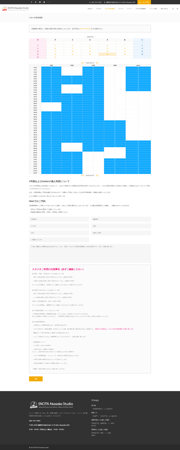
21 (125, 51)
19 (90, 51)
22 (142, 51)
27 (107, 54)
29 (142, 54)
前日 (82, 63)
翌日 (97, 63)
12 (90, 48)
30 (38, 57)
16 (38, 51)
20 (107, 51)
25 (73, 54)
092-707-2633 (85, 29)
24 (55, 54)
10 (55, 48)
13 (107, 48)
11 (72, 48)
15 (142, 48)
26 (90, 54)
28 (125, 54)
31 (55, 57)
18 (72, 51)
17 (55, 51)
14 (125, 48)
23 (38, 54)
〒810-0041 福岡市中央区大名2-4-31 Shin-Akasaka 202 (49, 425)
